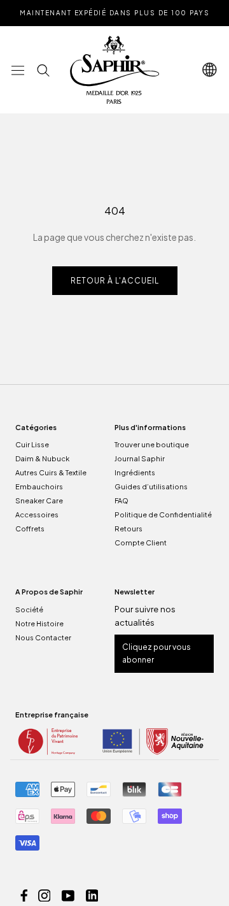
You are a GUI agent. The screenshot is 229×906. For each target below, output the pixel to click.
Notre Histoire (39, 623)
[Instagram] (44, 894)
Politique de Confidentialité (163, 514)
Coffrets (30, 528)
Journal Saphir (139, 458)
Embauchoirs (39, 486)
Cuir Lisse (32, 444)
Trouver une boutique (151, 444)
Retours (128, 528)
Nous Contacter (43, 637)
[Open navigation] (210, 69)
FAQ (121, 500)
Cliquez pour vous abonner (156, 653)
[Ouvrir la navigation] (17, 69)
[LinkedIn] (92, 894)
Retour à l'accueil (115, 280)
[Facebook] (24, 894)
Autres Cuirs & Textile (51, 472)
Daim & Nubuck (42, 458)
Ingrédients (134, 472)
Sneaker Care (39, 500)
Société (29, 609)
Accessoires (37, 514)
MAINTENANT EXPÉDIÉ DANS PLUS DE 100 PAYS (114, 13)
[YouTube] (68, 894)
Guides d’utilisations (151, 486)
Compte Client (140, 542)
